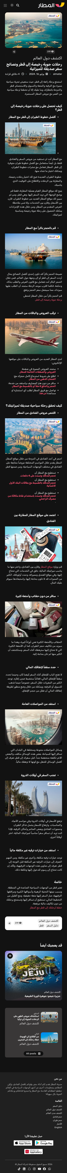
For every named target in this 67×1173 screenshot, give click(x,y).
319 (49, 51)
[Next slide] (9, 979)
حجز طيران (57, 1120)
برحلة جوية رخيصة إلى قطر (49, 299)
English (58, 1127)
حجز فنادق (57, 1117)
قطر (41, 925)
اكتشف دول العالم (47, 58)
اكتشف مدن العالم (54, 1113)
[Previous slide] (57, 979)
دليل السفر (52, 925)
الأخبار (59, 1124)
